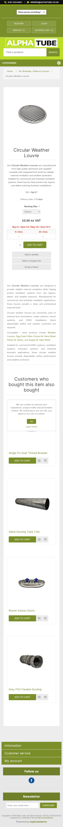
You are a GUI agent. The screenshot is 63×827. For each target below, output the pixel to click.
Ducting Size (31, 206)
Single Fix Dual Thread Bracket (28, 452)
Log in (44, 24)
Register (19, 24)
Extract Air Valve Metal (44, 336)
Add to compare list (31, 261)
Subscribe (48, 805)
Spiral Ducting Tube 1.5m (24, 531)
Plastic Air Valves (15, 340)
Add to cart (35, 245)
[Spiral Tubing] (31, 503)
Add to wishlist (31, 254)
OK (31, 421)
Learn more (31, 426)
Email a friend (31, 267)
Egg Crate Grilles (24, 336)
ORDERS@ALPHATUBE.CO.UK (44, 2)
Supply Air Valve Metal (39, 340)
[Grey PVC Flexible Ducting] (31, 660)
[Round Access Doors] (31, 581)
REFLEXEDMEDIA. (45, 818)
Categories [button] (9, 63)
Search (53, 52)
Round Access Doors (22, 610)
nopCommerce (38, 821)
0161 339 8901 (15, 2)
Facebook (31, 780)
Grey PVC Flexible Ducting (25, 689)
